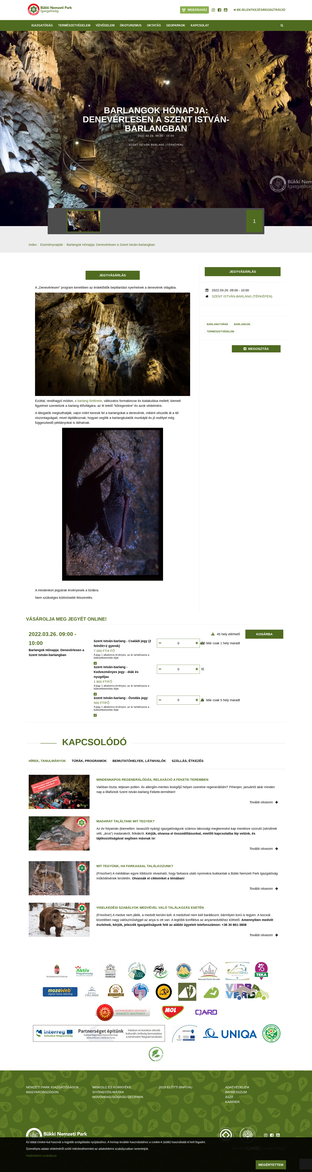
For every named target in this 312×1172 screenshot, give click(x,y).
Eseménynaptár (51, 245)
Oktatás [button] (154, 25)
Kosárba (264, 634)
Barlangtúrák (217, 324)
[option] (84, 221)
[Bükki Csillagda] (92, 992)
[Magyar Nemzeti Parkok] (110, 971)
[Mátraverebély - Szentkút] (122, 1013)
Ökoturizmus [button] (131, 25)
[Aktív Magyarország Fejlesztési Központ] (84, 971)
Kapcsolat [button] (200, 25)
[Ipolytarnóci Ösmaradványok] (116, 992)
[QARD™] (206, 1012)
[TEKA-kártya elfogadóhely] (261, 971)
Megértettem (270, 1165)
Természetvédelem (220, 331)
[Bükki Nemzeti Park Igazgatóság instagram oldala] (213, 10)
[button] (95, 663)
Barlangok (242, 324)
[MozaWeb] (60, 992)
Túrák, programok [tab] (89, 761)
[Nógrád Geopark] (137, 971)
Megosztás (258, 349)
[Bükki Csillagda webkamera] (230, 8)
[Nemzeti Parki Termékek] (209, 971)
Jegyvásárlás (112, 275)
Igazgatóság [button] (42, 25)
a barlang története (88, 401)
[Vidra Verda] (247, 992)
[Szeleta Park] (164, 992)
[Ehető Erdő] (156, 1054)
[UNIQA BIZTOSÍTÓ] (230, 1033)
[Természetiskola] (237, 971)
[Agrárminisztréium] (57, 971)
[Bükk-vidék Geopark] (140, 992)
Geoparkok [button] (175, 25)
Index (33, 245)
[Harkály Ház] (187, 992)
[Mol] (173, 1013)
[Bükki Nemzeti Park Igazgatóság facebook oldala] (219, 10)
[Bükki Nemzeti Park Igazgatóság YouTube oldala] (225, 10)
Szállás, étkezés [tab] (187, 761)
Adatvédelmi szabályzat (41, 1155)
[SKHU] (99, 1033)
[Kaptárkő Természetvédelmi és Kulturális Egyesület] (184, 971)
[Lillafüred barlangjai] (211, 992)
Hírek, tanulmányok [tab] (47, 761)
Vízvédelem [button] (105, 25)
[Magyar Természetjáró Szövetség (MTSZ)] (271, 1033)
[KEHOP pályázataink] (184, 1033)
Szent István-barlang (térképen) (242, 296)
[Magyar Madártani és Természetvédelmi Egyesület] (161, 971)
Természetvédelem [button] (74, 25)
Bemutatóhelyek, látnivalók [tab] (139, 761)
